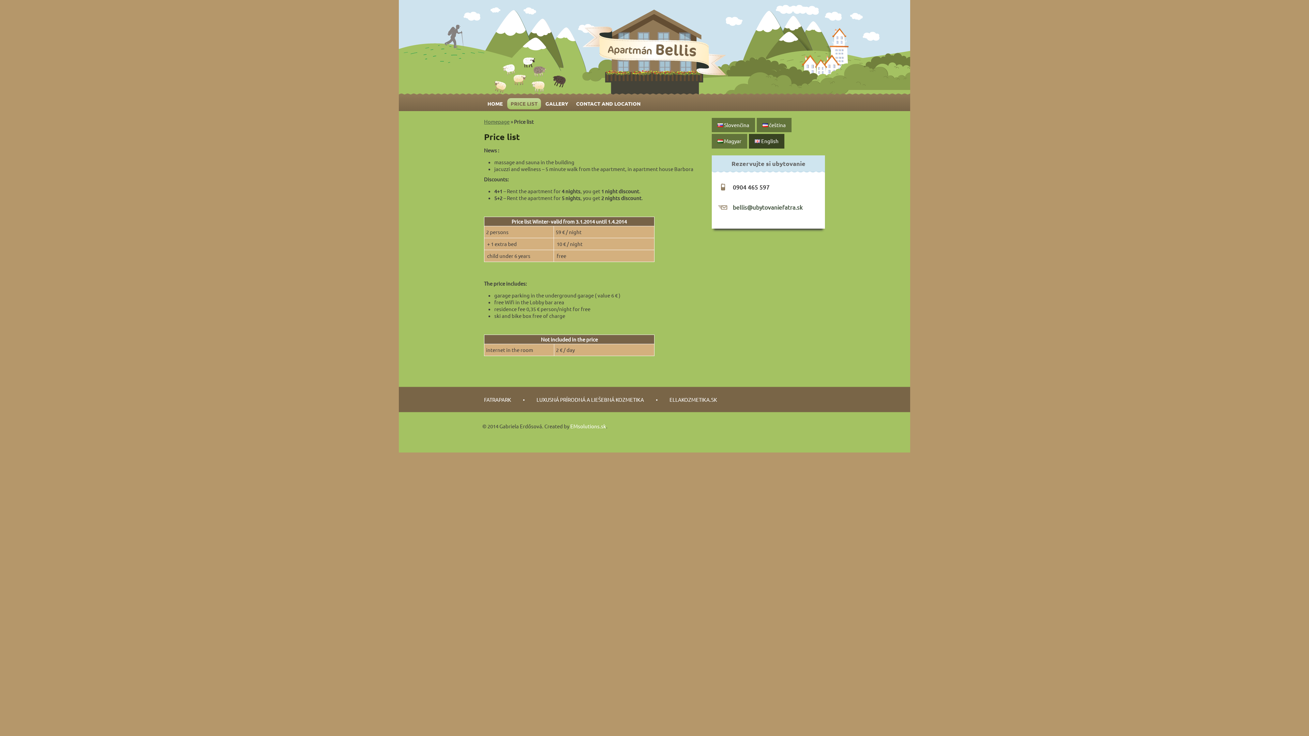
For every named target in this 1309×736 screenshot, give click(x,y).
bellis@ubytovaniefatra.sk (768, 207)
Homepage (497, 121)
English (769, 141)
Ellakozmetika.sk (693, 399)
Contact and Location (608, 103)
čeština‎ (777, 125)
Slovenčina (736, 125)
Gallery (556, 103)
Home (495, 103)
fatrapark (497, 399)
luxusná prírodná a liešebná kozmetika (590, 399)
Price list (524, 103)
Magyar (732, 141)
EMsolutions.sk (588, 426)
